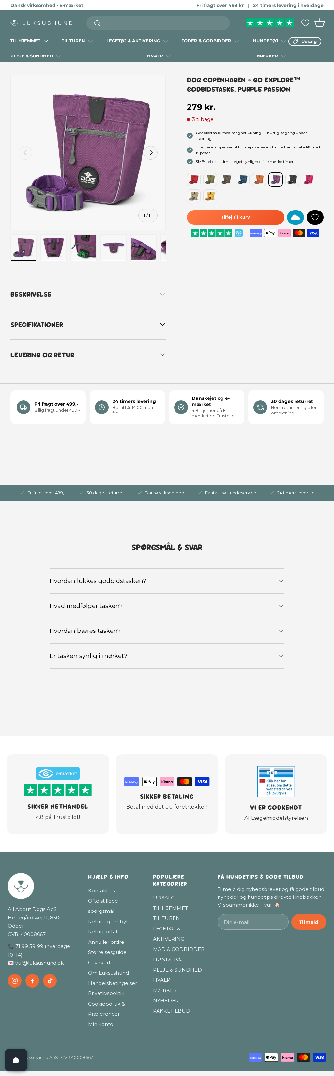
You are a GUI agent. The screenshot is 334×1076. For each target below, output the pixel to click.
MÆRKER (267, 55)
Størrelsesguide (107, 952)
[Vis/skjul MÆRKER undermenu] (283, 56)
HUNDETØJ (265, 40)
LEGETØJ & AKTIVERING (133, 40)
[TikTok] (50, 981)
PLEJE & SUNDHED (31, 55)
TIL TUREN (73, 40)
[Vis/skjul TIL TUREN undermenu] (90, 41)
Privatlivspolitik (106, 993)
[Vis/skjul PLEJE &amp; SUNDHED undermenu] (58, 56)
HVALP (155, 55)
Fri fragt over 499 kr (220, 5)
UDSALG (164, 898)
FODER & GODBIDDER (206, 40)
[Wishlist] (305, 23)
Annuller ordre (106, 942)
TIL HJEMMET (25, 40)
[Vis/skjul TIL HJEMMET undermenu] (46, 41)
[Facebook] (32, 981)
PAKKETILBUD (171, 1011)
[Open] (16, 1060)
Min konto (100, 1024)
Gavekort (99, 962)
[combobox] (158, 23)
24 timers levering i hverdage (288, 5)
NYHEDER (166, 1000)
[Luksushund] (41, 886)
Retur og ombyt (108, 921)
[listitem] (194, 179)
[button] (319, 23)
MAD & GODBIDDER (179, 949)
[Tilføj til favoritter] (315, 217)
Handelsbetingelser (112, 983)
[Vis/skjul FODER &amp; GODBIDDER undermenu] (236, 41)
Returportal (102, 931)
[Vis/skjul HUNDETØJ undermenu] (283, 41)
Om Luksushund (108, 973)
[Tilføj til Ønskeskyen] (295, 217)
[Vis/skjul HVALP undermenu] (168, 56)
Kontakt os (101, 890)
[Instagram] (15, 981)
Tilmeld (308, 922)
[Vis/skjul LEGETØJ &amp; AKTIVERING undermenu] (165, 41)
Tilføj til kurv (235, 217)
